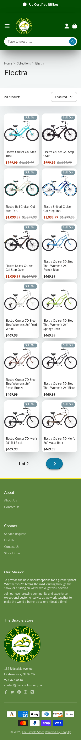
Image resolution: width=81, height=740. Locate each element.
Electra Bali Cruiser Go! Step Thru (21, 194)
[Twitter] (12, 692)
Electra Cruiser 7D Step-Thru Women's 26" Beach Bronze (21, 369)
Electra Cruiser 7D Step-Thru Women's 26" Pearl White (21, 310)
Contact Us (11, 507)
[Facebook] (6, 692)
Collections (24, 63)
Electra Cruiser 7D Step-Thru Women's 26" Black (59, 369)
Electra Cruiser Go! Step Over (59, 139)
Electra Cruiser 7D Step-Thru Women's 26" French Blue (59, 251)
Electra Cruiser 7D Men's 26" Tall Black (21, 426)
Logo (24, 26)
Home (8, 63)
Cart (74, 26)
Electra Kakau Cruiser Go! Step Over (21, 251)
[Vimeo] (32, 692)
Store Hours (12, 553)
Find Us (9, 540)
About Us (10, 500)
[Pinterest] (19, 692)
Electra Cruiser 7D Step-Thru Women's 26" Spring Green (59, 310)
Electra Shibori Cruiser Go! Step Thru (59, 194)
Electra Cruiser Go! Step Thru (21, 139)
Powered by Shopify (58, 732)
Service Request (15, 534)
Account (66, 26)
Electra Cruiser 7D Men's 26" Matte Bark (59, 426)
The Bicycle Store (33, 732)
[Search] (72, 41)
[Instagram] (25, 692)
